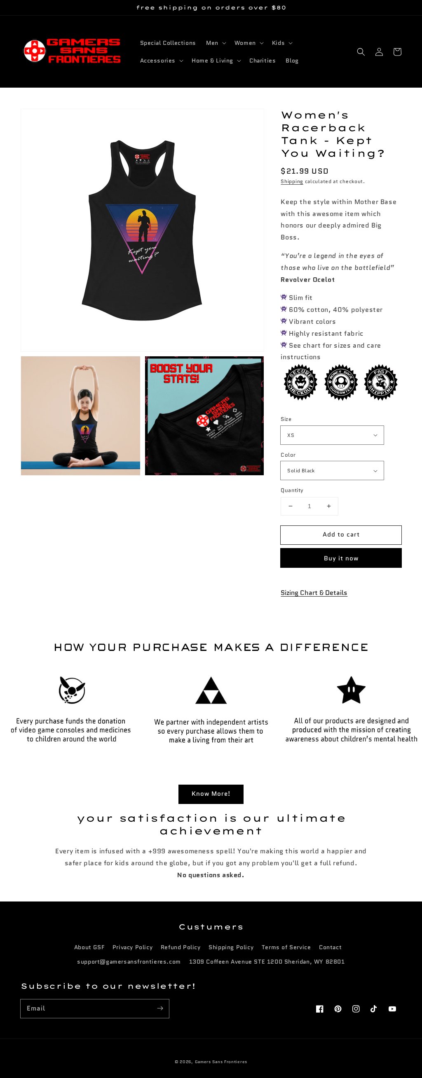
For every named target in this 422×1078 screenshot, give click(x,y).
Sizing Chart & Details (314, 592)
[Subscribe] (160, 1008)
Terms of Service (286, 947)
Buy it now (341, 558)
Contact (330, 947)
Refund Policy (181, 947)
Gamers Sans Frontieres (221, 1062)
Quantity (292, 490)
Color (288, 455)
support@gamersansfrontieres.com (129, 961)
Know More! (211, 793)
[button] (361, 52)
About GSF (89, 947)
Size (286, 419)
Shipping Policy (231, 947)
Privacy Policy (132, 947)
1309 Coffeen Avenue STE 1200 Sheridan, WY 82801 (267, 961)
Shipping (292, 181)
